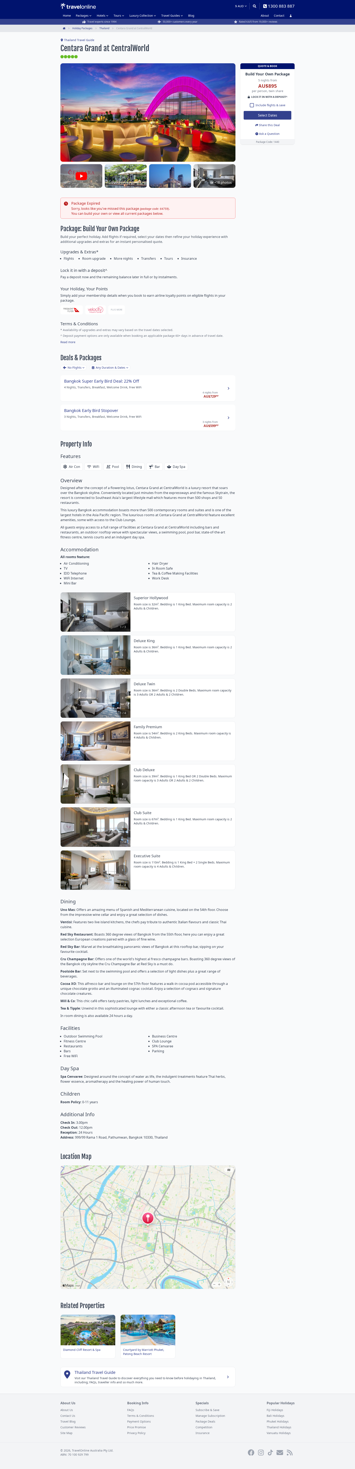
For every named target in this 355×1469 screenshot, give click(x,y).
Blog (191, 15)
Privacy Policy (136, 1433)
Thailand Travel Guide (79, 40)
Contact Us (67, 1416)
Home (67, 15)
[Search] (254, 6)
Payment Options (139, 1421)
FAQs (130, 1410)
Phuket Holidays (278, 1421)
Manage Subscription (210, 1416)
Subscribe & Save (207, 1410)
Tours (117, 15)
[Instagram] (261, 1452)
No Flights (75, 367)
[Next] (122, 612)
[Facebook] (251, 1452)
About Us (66, 1410)
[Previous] (68, 612)
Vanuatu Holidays (279, 1433)
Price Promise (136, 1427)
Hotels (101, 15)
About (265, 15)
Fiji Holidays (275, 1410)
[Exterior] (170, 176)
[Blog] (290, 1452)
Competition (204, 1427)
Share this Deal (269, 125)
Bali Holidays (275, 1416)
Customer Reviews (73, 1427)
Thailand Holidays (279, 1427)
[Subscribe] (280, 1452)
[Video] (81, 176)
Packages (82, 15)
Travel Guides (170, 15)
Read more (67, 342)
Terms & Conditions (140, 1416)
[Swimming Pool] (126, 176)
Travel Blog (68, 1421)
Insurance (203, 1433)
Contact (279, 15)
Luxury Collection (141, 15)
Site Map (66, 1433)
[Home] (78, 6)
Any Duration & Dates (110, 367)
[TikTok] (270, 1452)
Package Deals (205, 1421)
